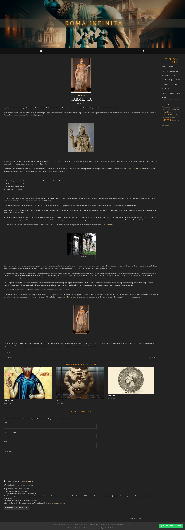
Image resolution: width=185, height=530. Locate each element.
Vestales (176, 107)
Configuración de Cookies (106, 528)
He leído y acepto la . (19, 481)
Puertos (173, 115)
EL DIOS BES (61, 400)
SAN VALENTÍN (10, 400)
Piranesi (164, 123)
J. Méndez (10, 357)
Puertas (164, 112)
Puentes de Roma (170, 123)
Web (5, 442)
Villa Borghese (174, 109)
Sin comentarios (153, 357)
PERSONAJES (81, 95)
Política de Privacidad (26, 481)
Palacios (165, 107)
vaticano (170, 107)
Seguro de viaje (166, 109)
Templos (165, 125)
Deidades (7, 353)
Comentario (8, 451)
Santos (166, 120)
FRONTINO (112, 396)
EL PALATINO (166, 88)
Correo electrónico (10, 432)
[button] (171, 526)
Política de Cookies (90, 528)
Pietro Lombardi (167, 113)
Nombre (7, 422)
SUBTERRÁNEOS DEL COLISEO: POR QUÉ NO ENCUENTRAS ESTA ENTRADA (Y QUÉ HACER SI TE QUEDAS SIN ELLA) (171, 75)
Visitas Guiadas (175, 120)
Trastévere (171, 117)
